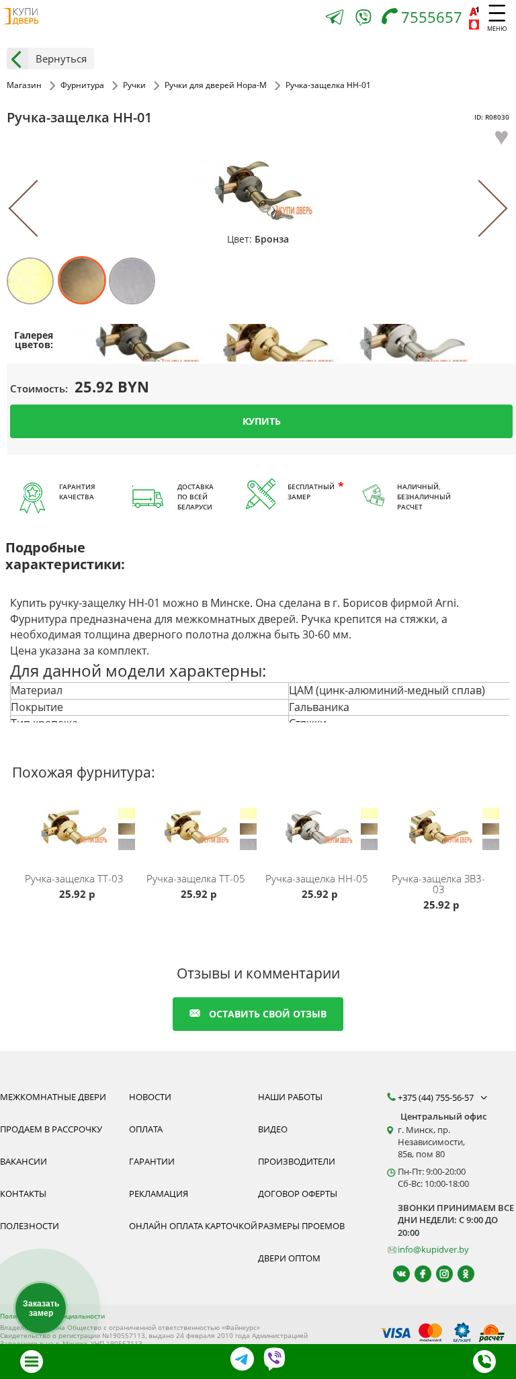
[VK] (395, 1273)
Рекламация (158, 1193)
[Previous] (37, 208)
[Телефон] (484, 1361)
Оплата (146, 1129)
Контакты (23, 1193)
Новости (150, 1097)
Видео (273, 1129)
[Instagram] (438, 1273)
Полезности (29, 1226)
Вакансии (23, 1161)
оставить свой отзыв (268, 1013)
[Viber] (363, 19)
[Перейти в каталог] (31, 1361)
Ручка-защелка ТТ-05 (195, 878)
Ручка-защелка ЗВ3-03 (438, 883)
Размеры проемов (301, 1226)
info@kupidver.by (433, 1249)
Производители (296, 1161)
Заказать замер (41, 1308)
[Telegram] (334, 18)
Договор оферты (297, 1193)
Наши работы (290, 1097)
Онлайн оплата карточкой (193, 1226)
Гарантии (152, 1161)
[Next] (479, 208)
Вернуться (61, 58)
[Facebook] (416, 1273)
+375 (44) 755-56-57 (437, 1097)
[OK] (460, 1273)
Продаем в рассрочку (51, 1129)
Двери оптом (289, 1258)
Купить (262, 420)
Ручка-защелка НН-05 (316, 878)
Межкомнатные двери (53, 1097)
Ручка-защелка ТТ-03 (74, 878)
